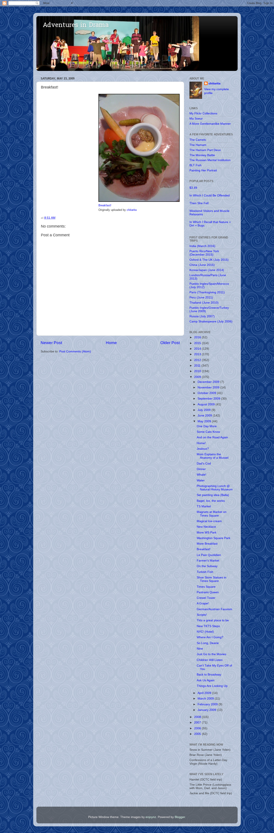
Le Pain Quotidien (209, 555)
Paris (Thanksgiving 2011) (207, 292)
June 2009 (205, 415)
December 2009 (209, 382)
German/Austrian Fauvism (214, 609)
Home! (201, 443)
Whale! (201, 474)
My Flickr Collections (203, 113)
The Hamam (197, 145)
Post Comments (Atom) (75, 351)
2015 (198, 343)
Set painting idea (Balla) (213, 495)
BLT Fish (195, 165)
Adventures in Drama (76, 25)
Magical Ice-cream (209, 521)
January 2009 (207, 710)
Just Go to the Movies (211, 654)
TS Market (204, 506)
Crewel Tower (206, 597)
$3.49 (193, 187)
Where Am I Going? (210, 637)
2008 (198, 717)
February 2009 (208, 704)
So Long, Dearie (208, 643)
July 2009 (204, 410)
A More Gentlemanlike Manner (210, 123)
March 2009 (206, 698)
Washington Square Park (213, 538)
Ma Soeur (196, 118)
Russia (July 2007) (202, 316)
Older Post (170, 342)
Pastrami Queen (208, 592)
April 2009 (205, 693)
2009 (198, 377)
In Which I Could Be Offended (209, 195)
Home (111, 342)
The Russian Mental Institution (210, 160)
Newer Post (51, 342)
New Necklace (206, 526)
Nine (200, 648)
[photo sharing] (139, 200)
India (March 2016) (202, 246)
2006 (198, 728)
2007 (198, 722)
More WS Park (206, 532)
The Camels (197, 139)
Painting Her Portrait (203, 170)
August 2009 (207, 404)
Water (201, 480)
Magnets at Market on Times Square (211, 513)
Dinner (201, 469)
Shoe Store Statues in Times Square (211, 579)
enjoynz (151, 817)
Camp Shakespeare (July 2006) (210, 321)
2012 (198, 360)
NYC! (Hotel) (205, 631)
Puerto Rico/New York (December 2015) (204, 253)
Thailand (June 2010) (204, 302)
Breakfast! (104, 205)
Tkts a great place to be (213, 620)
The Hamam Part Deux (205, 150)
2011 (197, 365)
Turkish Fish (205, 572)
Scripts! (202, 614)
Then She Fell (198, 203)
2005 (198, 734)
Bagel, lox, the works (211, 500)
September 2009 (209, 398)
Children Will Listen (210, 660)
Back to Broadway (209, 674)
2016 (198, 337)
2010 (198, 371)
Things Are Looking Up (212, 686)
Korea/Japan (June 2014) (206, 270)
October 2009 (207, 393)
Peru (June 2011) (201, 297)
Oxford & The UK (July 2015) (209, 259)
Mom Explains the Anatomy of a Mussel (212, 456)
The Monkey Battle (202, 155)
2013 (198, 354)
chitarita (132, 209)
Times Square (206, 586)
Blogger (180, 817)
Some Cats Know (208, 431)
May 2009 (205, 421)
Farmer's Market (208, 560)
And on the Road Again (212, 437)
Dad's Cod (204, 463)
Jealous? (203, 448)
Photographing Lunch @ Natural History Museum (215, 487)
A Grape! (203, 603)
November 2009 (209, 387)
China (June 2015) (202, 265)
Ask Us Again (205, 680)
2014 (198, 348)
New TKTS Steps (208, 626)
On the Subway (207, 566)
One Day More (207, 426)
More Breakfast (207, 543)
